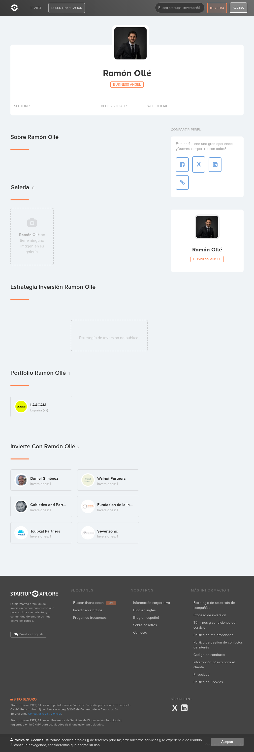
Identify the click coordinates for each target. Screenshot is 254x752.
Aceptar (227, 742)
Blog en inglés (144, 610)
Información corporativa (151, 603)
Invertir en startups (87, 610)
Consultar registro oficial (44, 713)
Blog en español (146, 617)
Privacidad (201, 674)
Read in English (31, 634)
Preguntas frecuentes (90, 617)
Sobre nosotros (145, 625)
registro (217, 8)
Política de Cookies (208, 682)
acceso (238, 7)
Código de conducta (209, 655)
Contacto (140, 632)
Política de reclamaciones (213, 635)
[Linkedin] (184, 708)
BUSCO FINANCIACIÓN (66, 8)
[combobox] (180, 7)
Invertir (36, 7)
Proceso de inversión (209, 615)
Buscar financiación (93, 603)
